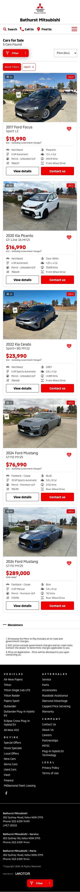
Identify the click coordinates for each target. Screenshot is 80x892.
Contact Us (57, 171)
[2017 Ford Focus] (40, 97)
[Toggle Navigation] (74, 29)
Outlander (10, 706)
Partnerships (50, 740)
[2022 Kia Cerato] (40, 314)
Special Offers (12, 742)
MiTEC (46, 745)
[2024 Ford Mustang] (40, 423)
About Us (48, 729)
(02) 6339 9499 (21, 821)
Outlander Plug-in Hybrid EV (19, 713)
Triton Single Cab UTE (17, 690)
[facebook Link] (6, 793)
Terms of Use (50, 773)
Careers (47, 735)
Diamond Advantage (55, 700)
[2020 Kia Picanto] (40, 206)
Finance (9, 780)
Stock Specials (13, 748)
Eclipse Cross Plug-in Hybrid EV (17, 722)
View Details (22, 171)
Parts (45, 684)
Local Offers (11, 753)
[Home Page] (40, 8)
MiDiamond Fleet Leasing (20, 785)
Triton (7, 684)
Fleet (7, 774)
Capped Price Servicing (56, 706)
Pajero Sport (11, 700)
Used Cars (10, 769)
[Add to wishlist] (69, 129)
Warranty (48, 711)
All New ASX (11, 730)
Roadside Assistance (55, 695)
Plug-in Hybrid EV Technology (53, 753)
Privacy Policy (50, 767)
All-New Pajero (13, 679)
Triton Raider (12, 695)
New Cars (10, 758)
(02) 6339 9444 (21, 842)
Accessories (49, 690)
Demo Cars (10, 764)
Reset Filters (12, 66)
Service (46, 679)
